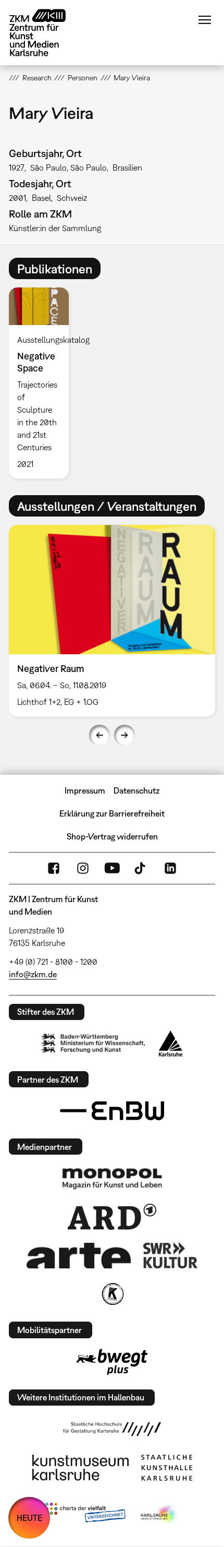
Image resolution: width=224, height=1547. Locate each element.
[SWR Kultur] (170, 1255)
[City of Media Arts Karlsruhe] (159, 1515)
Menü (204, 19)
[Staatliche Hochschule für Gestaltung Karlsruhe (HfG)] (112, 1429)
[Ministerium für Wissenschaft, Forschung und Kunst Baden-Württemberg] (93, 1043)
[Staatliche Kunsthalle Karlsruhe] (166, 1468)
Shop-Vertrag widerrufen (112, 836)
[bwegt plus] (112, 1362)
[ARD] (112, 1217)
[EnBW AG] (112, 1110)
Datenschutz (136, 790)
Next (124, 735)
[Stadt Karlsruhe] (170, 1043)
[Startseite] (45, 32)
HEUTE (29, 1517)
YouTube (112, 868)
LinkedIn (170, 868)
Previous (99, 735)
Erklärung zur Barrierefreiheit (112, 813)
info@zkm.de (33, 974)
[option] (43, 382)
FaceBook (53, 868)
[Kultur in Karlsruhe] (112, 1294)
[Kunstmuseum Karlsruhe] (80, 1468)
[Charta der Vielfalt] (85, 1515)
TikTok (141, 868)
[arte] (79, 1255)
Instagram (82, 868)
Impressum (85, 790)
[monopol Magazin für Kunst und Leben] (112, 1178)
